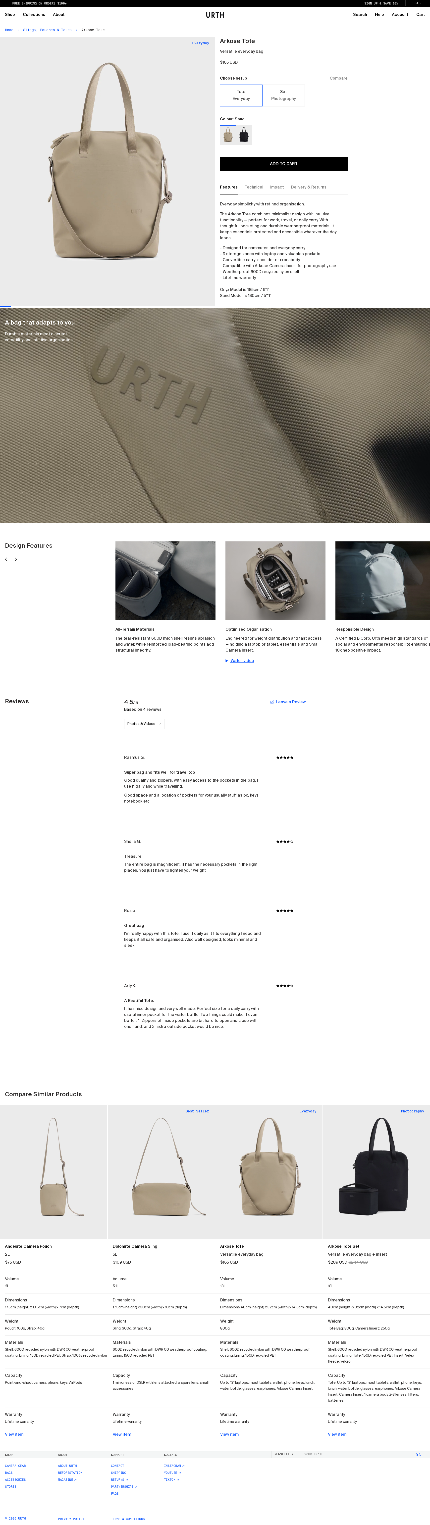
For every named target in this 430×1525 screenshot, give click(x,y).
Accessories (15, 1479)
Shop (10, 15)
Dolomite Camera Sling (135, 1247)
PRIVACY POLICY (71, 1519)
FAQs (114, 1493)
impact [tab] (277, 188)
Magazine (65, 1479)
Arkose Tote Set (344, 1247)
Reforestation (70, 1472)
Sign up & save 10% (381, 3)
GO (419, 1454)
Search (360, 15)
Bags (8, 1472)
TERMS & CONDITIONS (128, 1519)
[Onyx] (244, 135)
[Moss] (24, 1230)
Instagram (172, 1465)
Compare (339, 79)
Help (379, 15)
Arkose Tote (232, 1247)
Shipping (118, 1472)
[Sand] (228, 135)
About (59, 15)
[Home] (215, 15)
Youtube (170, 1472)
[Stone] (32, 1230)
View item (14, 1435)
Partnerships (122, 1486)
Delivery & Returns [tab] (308, 188)
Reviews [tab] (17, 702)
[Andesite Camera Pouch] (53, 1172)
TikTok (169, 1479)
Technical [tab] (254, 188)
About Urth (67, 1465)
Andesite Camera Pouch (28, 1247)
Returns (117, 1479)
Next (161, 171)
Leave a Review (291, 702)
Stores (10, 1486)
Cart (420, 15)
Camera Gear (15, 1465)
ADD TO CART (284, 164)
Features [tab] (229, 188)
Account (400, 15)
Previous (54, 171)
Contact (117, 1465)
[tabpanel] (279, 250)
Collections (34, 15)
